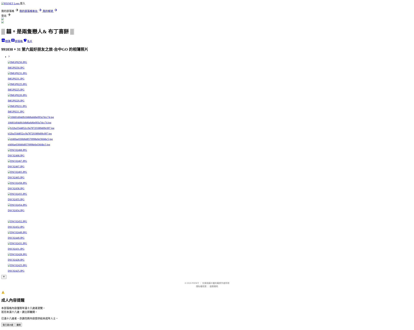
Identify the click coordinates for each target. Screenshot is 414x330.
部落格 (19, 41)
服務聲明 (214, 286)
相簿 (8, 41)
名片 (29, 41)
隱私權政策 (201, 286)
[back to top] (3, 277)
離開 (18, 325)
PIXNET (195, 283)
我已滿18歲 (8, 325)
